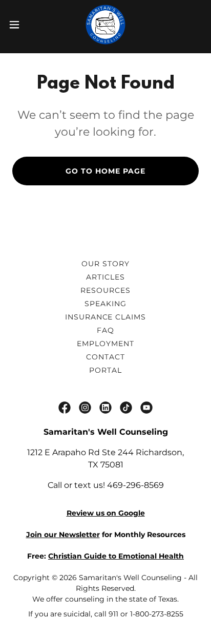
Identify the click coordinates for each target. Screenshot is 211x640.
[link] (105, 24)
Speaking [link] (105, 303)
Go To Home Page (105, 171)
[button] (19, 24)
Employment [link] (105, 343)
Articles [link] (105, 277)
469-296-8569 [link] (135, 485)
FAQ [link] (105, 330)
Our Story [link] (105, 263)
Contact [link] (105, 356)
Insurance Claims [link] (105, 317)
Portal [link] (105, 370)
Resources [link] (105, 290)
